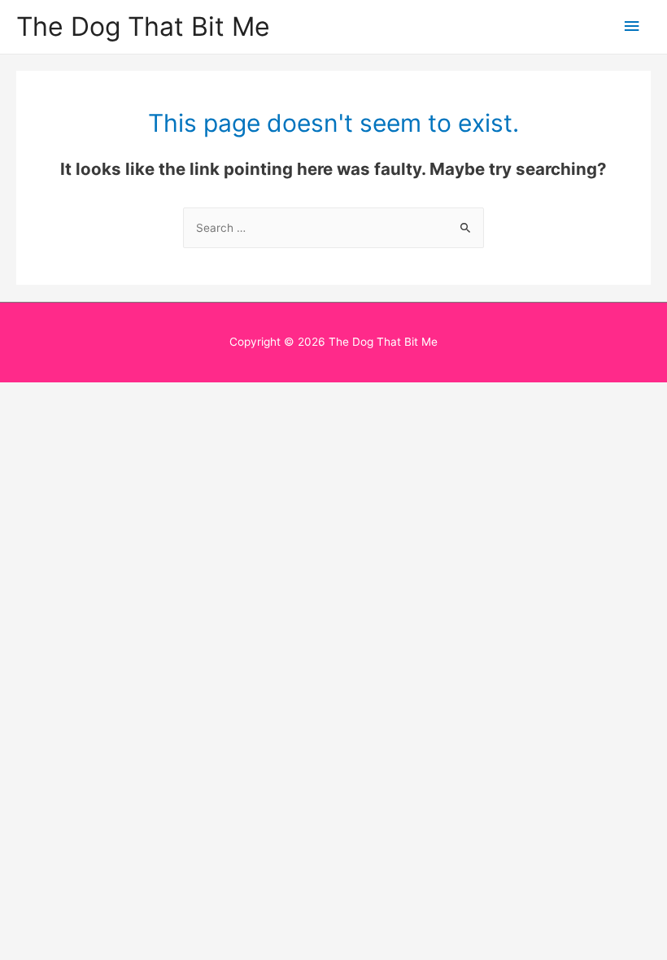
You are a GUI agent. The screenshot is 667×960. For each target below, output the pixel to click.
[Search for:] (333, 227)
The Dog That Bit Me (143, 26)
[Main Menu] (632, 26)
